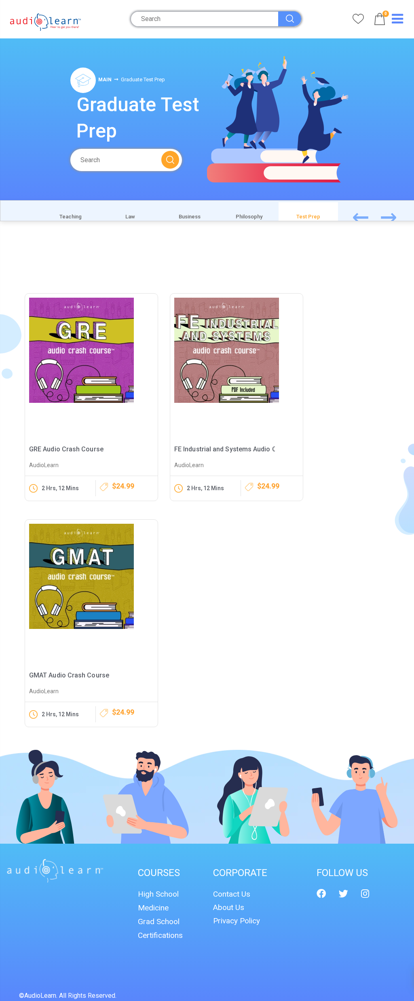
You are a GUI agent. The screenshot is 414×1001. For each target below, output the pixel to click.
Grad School (159, 921)
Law (130, 217)
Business (190, 217)
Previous (369, 215)
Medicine (153, 907)
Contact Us (231, 894)
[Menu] (397, 20)
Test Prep (308, 217)
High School (158, 894)
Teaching (70, 217)
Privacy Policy (236, 920)
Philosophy (249, 217)
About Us (228, 907)
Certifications (160, 935)
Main (105, 80)
